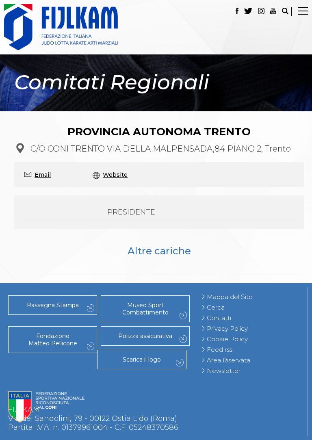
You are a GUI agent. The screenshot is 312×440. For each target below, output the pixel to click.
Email (43, 174)
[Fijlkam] (156, 27)
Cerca (216, 307)
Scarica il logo (142, 359)
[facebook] (237, 11)
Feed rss (219, 349)
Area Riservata (228, 360)
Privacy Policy (227, 328)
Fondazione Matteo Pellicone (52, 339)
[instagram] (261, 11)
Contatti (219, 318)
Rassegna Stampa (53, 305)
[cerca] (285, 11)
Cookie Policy (227, 339)
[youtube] (273, 11)
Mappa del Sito (230, 297)
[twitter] (248, 11)
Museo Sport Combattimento (145, 308)
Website (115, 174)
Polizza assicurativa (145, 336)
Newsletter (223, 371)
